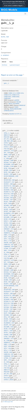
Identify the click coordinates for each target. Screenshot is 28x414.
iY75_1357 (7, 256)
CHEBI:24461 (7, 96)
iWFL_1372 (7, 250)
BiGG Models (9, 9)
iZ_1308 (6, 252)
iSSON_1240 (8, 243)
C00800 (16, 107)
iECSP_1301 (8, 215)
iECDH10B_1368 (9, 180)
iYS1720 (7, 149)
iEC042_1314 (8, 162)
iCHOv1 (6, 143)
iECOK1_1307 (8, 199)
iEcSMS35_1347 (9, 213)
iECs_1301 (7, 207)
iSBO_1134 (7, 235)
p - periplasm (5, 55)
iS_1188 (6, 231)
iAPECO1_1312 (9, 151)
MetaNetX (12, 114)
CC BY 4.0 (18, 114)
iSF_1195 (7, 152)
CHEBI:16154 (20, 93)
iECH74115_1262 (9, 186)
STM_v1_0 (7, 133)
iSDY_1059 (7, 237)
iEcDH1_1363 (8, 174)
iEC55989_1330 (9, 164)
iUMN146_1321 (9, 244)
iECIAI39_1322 (9, 190)
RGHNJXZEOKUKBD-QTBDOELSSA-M (13, 109)
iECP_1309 (7, 203)
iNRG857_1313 (9, 229)
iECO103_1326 (9, 194)
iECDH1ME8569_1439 (11, 176)
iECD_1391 (7, 172)
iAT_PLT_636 (8, 139)
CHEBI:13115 (12, 93)
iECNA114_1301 (9, 192)
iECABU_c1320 (9, 166)
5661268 (18, 102)
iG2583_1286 (8, 225)
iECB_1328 (7, 168)
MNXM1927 (22, 105)
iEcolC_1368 (8, 201)
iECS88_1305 (8, 205)
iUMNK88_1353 (9, 246)
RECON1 (7, 137)
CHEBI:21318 (7, 95)
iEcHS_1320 (5, 37)
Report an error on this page (12, 75)
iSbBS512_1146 (9, 233)
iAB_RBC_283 (8, 141)
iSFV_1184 (7, 239)
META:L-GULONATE (14, 103)
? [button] (23, 74)
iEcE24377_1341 (9, 182)
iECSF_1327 (8, 211)
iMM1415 (7, 135)
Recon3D (7, 145)
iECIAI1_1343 (8, 188)
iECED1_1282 (8, 184)
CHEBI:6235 (7, 98)
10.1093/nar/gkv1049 (8, 401)
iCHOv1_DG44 (9, 147)
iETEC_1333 (8, 223)
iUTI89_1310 (8, 248)
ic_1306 (6, 158)
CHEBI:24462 (15, 96)
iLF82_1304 (8, 227)
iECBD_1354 (8, 170)
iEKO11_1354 (8, 221)
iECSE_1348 (8, 209)
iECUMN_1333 (9, 217)
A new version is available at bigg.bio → (14, 5)
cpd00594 (16, 100)
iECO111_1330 (9, 196)
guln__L (6, 83)
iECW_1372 (8, 219)
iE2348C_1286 (9, 160)
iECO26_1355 (8, 198)
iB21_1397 (7, 156)
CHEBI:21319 (15, 95)
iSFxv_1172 (8, 241)
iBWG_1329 (8, 154)
